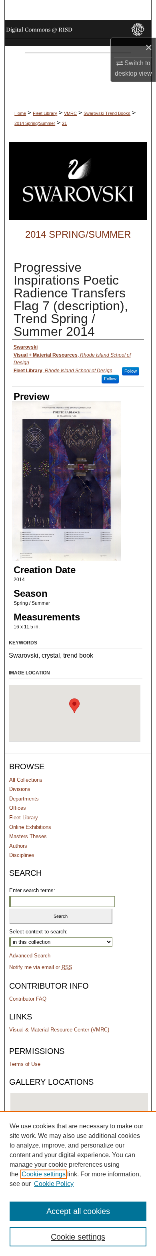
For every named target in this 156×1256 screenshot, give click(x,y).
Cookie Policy (54, 1183)
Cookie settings (44, 1174)
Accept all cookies (78, 1211)
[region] (78, 1183)
